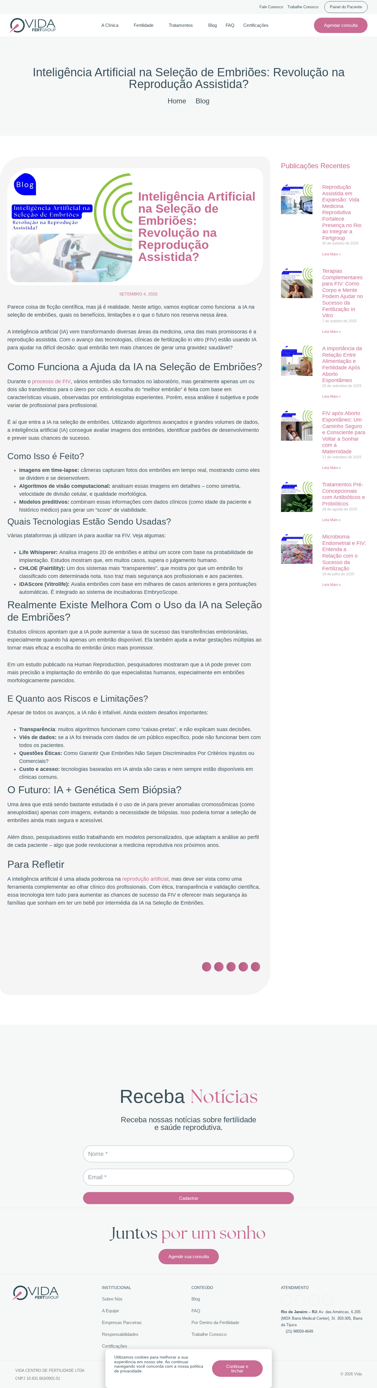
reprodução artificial (145, 879)
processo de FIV (51, 381)
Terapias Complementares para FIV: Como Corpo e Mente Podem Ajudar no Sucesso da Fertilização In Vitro (342, 293)
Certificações (256, 25)
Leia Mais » (331, 254)
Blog (212, 25)
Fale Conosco (271, 7)
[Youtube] (314, 1300)
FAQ (230, 25)
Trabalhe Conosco (302, 7)
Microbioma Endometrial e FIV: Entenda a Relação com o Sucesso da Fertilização (344, 552)
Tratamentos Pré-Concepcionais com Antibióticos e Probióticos (343, 494)
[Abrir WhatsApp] (362, 1373)
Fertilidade (143, 25)
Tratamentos (181, 25)
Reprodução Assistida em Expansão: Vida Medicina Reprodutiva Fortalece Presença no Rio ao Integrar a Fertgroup (341, 212)
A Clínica (109, 25)
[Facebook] (286, 1300)
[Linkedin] (328, 1300)
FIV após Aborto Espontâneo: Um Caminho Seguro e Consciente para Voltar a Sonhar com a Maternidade (343, 432)
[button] (206, 966)
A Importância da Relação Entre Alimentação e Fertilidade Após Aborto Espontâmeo (342, 364)
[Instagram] (300, 1300)
